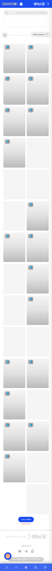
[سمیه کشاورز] (44, 102)
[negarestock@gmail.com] (20, 551)
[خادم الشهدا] (44, 165)
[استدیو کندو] (44, 70)
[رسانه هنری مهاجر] (21, 291)
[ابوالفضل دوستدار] (44, 511)
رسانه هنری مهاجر (12, 291)
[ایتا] (32, 551)
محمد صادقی (36, 322)
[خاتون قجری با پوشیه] (14, 341)
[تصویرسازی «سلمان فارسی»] (38, 467)
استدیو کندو (37, 70)
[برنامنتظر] (44, 354)
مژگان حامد (37, 385)
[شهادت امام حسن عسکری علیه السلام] (38, 341)
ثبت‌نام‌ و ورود (8, 4)
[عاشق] (21, 417)
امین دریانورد (37, 228)
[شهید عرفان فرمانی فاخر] (14, 184)
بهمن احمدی (37, 448)
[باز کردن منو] (48, 3)
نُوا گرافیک (37, 259)
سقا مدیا (38, 417)
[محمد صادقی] (44, 322)
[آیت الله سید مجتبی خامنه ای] (38, 499)
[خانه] (39, 4)
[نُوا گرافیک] (44, 259)
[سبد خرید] (21, 4)
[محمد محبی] (21, 448)
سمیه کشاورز (37, 102)
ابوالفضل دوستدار (35, 511)
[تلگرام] (26, 551)
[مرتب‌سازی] (5, 35)
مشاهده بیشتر (26, 519)
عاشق (16, 417)
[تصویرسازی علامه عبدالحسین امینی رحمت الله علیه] (14, 278)
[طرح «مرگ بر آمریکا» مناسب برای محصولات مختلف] (14, 216)
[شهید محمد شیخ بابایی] (38, 184)
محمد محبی (14, 448)
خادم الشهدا (37, 165)
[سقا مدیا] (44, 417)
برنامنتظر (38, 354)
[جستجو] (6, 13)
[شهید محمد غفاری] (38, 152)
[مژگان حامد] (44, 385)
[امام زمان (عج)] (14, 310)
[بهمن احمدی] (44, 448)
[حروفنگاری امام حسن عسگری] (38, 404)
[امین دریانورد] (44, 228)
